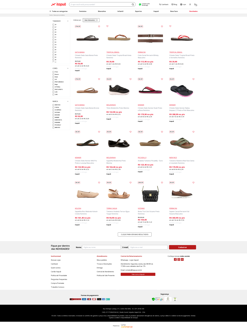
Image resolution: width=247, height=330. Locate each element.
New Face (174, 11)
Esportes (138, 11)
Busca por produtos (59, 15)
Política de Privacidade (59, 275)
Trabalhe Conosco (57, 287)
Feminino (82, 11)
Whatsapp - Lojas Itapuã (129, 260)
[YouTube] (182, 259)
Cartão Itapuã (56, 272)
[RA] (175, 299)
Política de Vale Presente (106, 275)
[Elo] (99, 299)
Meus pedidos (102, 260)
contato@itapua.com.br (133, 270)
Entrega (100, 268)
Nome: (79, 247)
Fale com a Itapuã (138, 274)
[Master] (89, 299)
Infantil (120, 11)
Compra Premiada (57, 283)
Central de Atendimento (105, 272)
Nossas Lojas (56, 260)
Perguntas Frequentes (59, 279)
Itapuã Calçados (58, 4)
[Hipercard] (94, 299)
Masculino (102, 11)
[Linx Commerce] (127, 325)
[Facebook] (175, 259)
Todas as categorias (60, 11)
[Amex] (103, 299)
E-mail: (125, 247)
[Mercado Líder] (168, 299)
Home (51, 15)
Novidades (193, 11)
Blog (175, 4)
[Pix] (108, 299)
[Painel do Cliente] (190, 4)
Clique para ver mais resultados (134, 234)
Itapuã (156, 11)
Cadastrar (182, 247)
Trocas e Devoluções (104, 264)
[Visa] (84, 299)
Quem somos (55, 268)
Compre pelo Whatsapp (146, 4)
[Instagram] (178, 259)
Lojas (184, 4)
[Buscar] (133, 4)
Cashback (164, 4)
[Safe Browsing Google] (157, 299)
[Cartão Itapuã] (75, 299)
